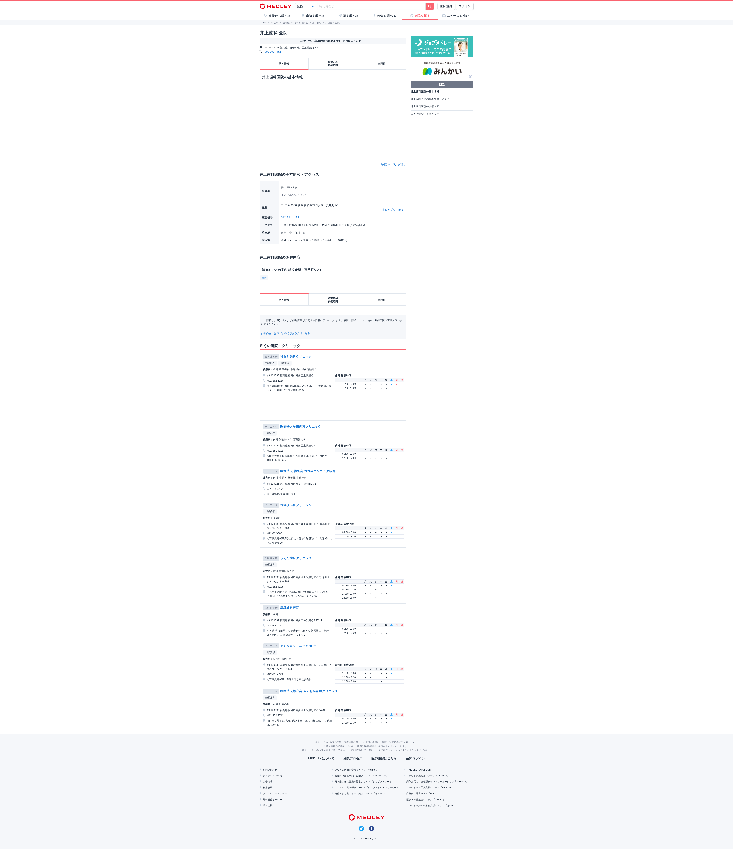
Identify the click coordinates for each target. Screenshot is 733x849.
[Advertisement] (333, 408)
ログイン (464, 6)
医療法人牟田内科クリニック (300, 426)
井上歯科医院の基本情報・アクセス (431, 99)
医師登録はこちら (384, 758)
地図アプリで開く (393, 164)
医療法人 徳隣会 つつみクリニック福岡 (307, 471)
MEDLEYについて (321, 758)
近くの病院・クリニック (425, 114)
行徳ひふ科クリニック (296, 505)
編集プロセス (353, 758)
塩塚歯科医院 (289, 607)
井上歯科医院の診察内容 (425, 106)
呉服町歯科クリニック (296, 356)
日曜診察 (285, 363)
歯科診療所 (271, 356)
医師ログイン (415, 758)
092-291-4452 (273, 51)
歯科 (264, 278)
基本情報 (284, 63)
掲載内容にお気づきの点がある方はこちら (285, 333)
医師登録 (446, 6)
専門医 (381, 63)
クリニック (271, 426)
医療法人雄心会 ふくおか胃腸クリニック (309, 691)
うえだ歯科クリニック (296, 558)
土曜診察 (270, 363)
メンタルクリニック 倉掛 (298, 645)
